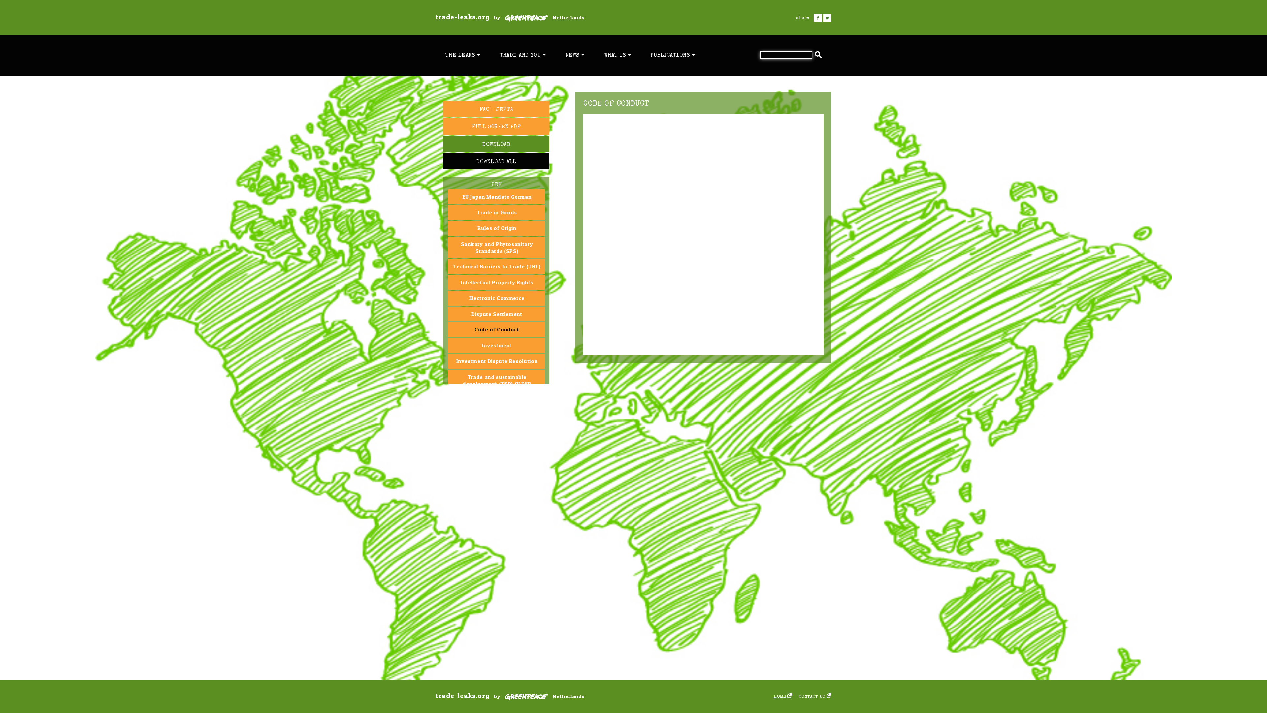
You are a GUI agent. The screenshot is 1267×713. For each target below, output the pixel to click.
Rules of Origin (496, 228)
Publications (671, 55)
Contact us (812, 697)
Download (496, 145)
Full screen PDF (496, 127)
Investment (497, 345)
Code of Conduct (496, 329)
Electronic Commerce (497, 298)
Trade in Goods (497, 212)
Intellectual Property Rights (497, 282)
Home (780, 697)
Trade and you (521, 55)
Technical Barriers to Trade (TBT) (496, 266)
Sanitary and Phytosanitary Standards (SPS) (497, 247)
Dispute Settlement (496, 314)
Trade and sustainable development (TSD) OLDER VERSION (497, 384)
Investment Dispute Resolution (497, 361)
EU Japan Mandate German (497, 196)
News (573, 55)
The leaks (461, 55)
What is (616, 55)
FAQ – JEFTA (496, 110)
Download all (496, 162)
